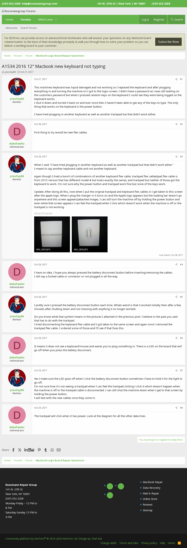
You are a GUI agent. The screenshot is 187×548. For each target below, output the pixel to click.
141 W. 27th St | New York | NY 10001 (121, 3)
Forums (26, 19)
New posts (12, 27)
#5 (181, 296)
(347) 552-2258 (161, 3)
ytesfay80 (10, 72)
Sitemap (147, 510)
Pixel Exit (97, 538)
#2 (181, 124)
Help (162, 543)
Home (9, 19)
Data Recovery (151, 487)
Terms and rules (128, 543)
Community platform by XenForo (41, 538)
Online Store (150, 499)
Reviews (147, 504)
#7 (181, 370)
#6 (181, 338)
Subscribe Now (168, 42)
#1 (181, 79)
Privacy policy (149, 543)
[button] (56, 19)
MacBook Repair (153, 482)
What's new (45, 19)
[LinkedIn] (26, 450)
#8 (181, 407)
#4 (181, 264)
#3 (181, 156)
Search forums (28, 27)
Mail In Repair (151, 493)
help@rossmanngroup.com (39, 3)
